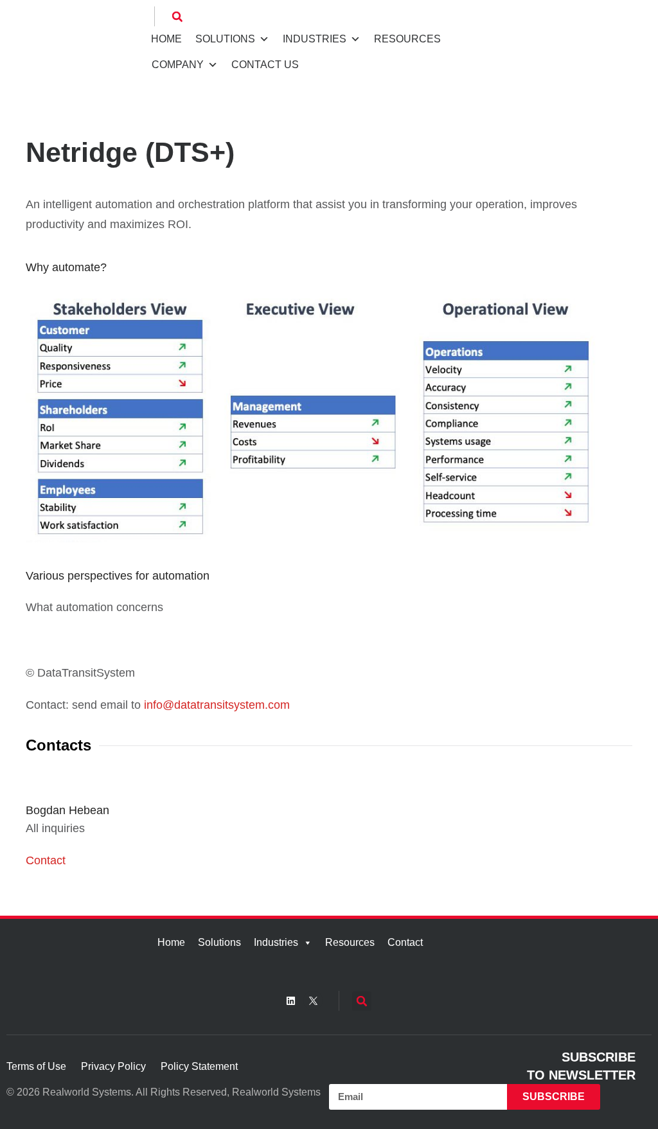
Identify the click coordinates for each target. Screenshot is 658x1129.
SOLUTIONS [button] (225, 38)
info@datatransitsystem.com (217, 704)
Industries (276, 942)
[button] (177, 16)
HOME (166, 38)
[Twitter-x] (313, 1000)
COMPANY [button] (178, 64)
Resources (350, 942)
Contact (46, 860)
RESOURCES (407, 38)
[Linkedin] (290, 1000)
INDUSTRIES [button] (314, 38)
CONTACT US (265, 64)
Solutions (219, 942)
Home (171, 942)
